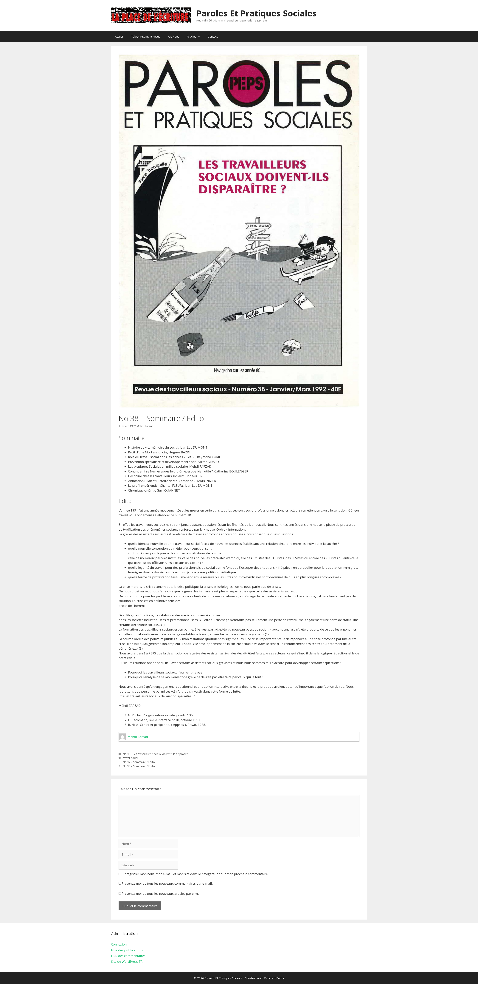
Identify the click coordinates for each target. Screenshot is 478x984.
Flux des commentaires (128, 956)
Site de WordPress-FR (126, 961)
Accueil (119, 36)
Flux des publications (127, 950)
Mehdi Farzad (144, 426)
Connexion (119, 944)
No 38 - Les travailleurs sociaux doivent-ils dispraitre (155, 754)
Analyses (173, 36)
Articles (191, 36)
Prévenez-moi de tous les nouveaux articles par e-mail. (162, 893)
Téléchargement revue (145, 36)
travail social (130, 758)
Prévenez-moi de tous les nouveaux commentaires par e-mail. (167, 883)
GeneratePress (274, 978)
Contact (213, 36)
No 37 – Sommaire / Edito (139, 762)
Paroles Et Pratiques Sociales (256, 13)
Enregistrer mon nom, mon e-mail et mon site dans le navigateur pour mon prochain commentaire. (196, 874)
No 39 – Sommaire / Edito (139, 766)
